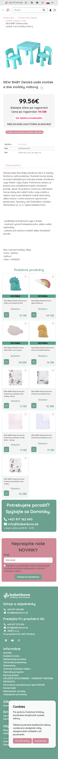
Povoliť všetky (22, 741)
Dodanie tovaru (11, 656)
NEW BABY (22, 144)
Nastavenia (40, 741)
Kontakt (7, 652)
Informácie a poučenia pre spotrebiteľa (24, 684)
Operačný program (13, 672)
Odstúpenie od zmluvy (15, 694)
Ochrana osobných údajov (17, 668)
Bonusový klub (10, 675)
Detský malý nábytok (27, 18)
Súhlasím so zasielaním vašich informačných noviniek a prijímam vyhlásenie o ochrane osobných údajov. (27, 568)
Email (6, 554)
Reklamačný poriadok (14, 659)
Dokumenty (9, 665)
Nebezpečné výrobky (14, 691)
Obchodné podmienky (14, 662)
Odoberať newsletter (28, 577)
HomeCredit (9, 688)
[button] (3, 10)
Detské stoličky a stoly (16, 20)
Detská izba (8, 18)
